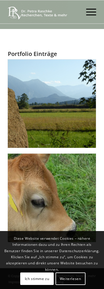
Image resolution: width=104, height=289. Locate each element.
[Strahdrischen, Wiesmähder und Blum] (52, 103)
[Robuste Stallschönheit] (52, 198)
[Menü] (88, 11)
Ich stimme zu (37, 278)
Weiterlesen (70, 278)
